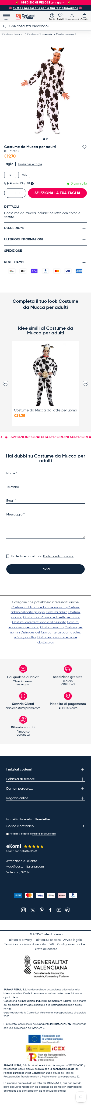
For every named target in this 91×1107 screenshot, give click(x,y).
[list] (45, 90)
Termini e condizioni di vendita (25, 944)
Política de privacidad (44, 834)
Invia (46, 569)
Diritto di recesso (45, 949)
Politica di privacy (19, 940)
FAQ (52, 944)
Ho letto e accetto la (42, 556)
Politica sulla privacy (58, 556)
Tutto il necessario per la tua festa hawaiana (45, 8)
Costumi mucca (52, 627)
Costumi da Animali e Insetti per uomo (51, 617)
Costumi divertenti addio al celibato (39, 622)
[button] (84, 17)
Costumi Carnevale (39, 34)
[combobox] (45, 26)
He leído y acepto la (33, 834)
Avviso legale (72, 940)
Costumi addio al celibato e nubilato (38, 607)
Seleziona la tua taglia (57, 193)
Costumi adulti (56, 612)
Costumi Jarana (12, 34)
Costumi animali (66, 34)
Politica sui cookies (48, 940)
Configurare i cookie (71, 944)
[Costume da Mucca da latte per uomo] (45, 374)
